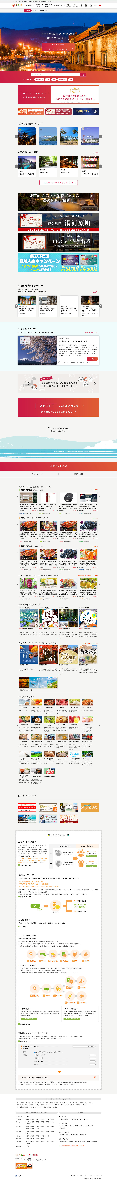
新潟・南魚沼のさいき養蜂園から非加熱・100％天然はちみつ (27, 310)
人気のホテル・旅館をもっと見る (58, 182)
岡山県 (37, 1136)
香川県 (32, 1138)
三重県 (27, 1131)
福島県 (52, 1119)
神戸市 (87, 306)
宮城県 (37, 1119)
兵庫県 (83, 306)
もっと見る (95, 153)
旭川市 (29, 513)
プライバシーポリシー (89, 1175)
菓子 (86, 1102)
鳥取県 (45, 599)
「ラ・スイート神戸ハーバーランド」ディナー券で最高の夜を (90, 310)
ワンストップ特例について (72, 1018)
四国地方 (18, 1138)
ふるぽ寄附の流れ (25, 1024)
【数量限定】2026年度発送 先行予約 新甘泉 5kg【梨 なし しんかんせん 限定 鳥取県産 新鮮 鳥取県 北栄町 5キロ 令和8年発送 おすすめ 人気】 (88, 594)
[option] (26, 136)
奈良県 (52, 1131)
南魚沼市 (24, 306)
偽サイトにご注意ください (40, 10)
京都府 (45, 541)
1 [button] (57, 516)
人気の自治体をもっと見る (90, 643)
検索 (91, 5)
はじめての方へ (67, 5)
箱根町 (89, 513)
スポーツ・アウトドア (35, 1107)
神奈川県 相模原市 (26, 628)
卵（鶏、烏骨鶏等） (76, 1105)
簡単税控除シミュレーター (66, 1141)
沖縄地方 (18, 1146)
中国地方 (41, 599)
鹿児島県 (26, 541)
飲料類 (81, 1102)
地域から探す (78, 474)
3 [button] (60, 516)
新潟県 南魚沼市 (83, 665)
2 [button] (59, 516)
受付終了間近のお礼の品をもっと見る (87, 575)
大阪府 (65, 513)
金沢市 (28, 599)
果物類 (22, 1102)
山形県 (47, 1119)
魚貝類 (28, 1102)
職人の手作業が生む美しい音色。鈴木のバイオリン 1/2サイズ (69, 310)
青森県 (27, 1119)
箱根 (54, 79)
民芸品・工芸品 (47, 1107)
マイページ (81, 5)
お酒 (57, 1102)
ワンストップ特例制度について (78, 1134)
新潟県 (20, 306)
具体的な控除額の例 (92, 1141)
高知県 (42, 1138)
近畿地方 (41, 513)
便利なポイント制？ (25, 896)
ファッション (49, 1105)
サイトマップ (98, 1175)
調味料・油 (32, 1105)
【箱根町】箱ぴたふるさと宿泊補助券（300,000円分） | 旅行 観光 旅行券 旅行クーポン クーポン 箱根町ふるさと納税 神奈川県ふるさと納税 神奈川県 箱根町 (88, 508)
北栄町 (88, 599)
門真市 (68, 513)
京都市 (48, 541)
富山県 (32, 1126)
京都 (48, 79)
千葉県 (47, 1122)
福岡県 (27, 1141)
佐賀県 (32, 1141)
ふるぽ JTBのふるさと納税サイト (17, 5)
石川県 (25, 599)
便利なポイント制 (76, 1119)
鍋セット (85, 1105)
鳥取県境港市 (85, 628)
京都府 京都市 (43, 665)
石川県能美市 (45, 628)
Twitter (20, 1176)
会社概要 (80, 1175)
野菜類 (51, 1102)
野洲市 (48, 513)
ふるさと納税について (65, 1125)
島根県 (32, 1136)
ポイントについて (88, 1125)
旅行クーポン (39, 79)
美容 (26, 1105)
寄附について (63, 1128)
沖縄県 (27, 1146)
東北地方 (18, 1119)
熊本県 (42, 1141)
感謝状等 (57, 1105)
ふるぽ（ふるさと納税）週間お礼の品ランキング (71, 1145)
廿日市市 (45, 306)
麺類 (90, 1102)
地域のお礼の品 (65, 1105)
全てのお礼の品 (58, 5)
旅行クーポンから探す (39, 5)
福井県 (42, 1126)
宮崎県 (52, 1141)
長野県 (85, 541)
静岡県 (32, 1128)
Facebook (16, 1176)
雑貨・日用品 (40, 1105)
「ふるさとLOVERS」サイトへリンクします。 (76, 362)
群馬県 (37, 1122)
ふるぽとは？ (23, 926)
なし (36, 1052)
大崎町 (29, 541)
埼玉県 (42, 1122)
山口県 (47, 1136)
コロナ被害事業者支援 (22, 1107)
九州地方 (21, 541)
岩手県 (32, 1119)
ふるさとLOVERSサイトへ (91, 332)
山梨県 (47, 1126)
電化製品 (55, 1107)
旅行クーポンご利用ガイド (48, 5)
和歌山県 (28, 1133)
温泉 (71, 79)
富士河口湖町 (62, 79)
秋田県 (42, 1119)
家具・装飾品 (20, 1105)
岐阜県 (27, 1128)
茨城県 (27, 1122)
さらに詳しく (92, 359)
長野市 (88, 541)
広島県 (41, 306)
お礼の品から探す (91, 855)
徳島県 (27, 1138)
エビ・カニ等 (44, 1102)
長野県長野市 (65, 628)
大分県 (47, 1141)
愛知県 (62, 306)
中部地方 (81, 541)
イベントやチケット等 (65, 1102)
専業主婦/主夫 (42, 1052)
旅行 (18, 1102)
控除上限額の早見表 (80, 1141)
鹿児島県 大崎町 (24, 665)
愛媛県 (37, 1138)
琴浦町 (48, 599)
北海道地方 (22, 513)
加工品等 (75, 1102)
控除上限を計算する (25, 1041)
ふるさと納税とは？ (25, 865)
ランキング (36, 474)
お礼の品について (77, 1125)
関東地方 (81, 513)
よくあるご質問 (75, 5)
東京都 (52, 1122)
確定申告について (29, 1018)
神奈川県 (86, 513)
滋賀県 (45, 513)
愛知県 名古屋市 (63, 665)
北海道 (26, 513)
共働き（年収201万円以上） (56, 1052)
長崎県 (37, 1141)
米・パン (37, 1102)
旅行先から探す (30, 5)
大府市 (66, 306)
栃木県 (32, 1122)
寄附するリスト (86, 5)
